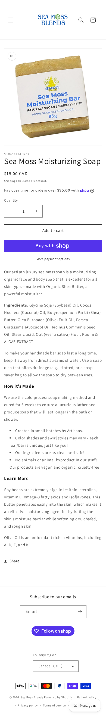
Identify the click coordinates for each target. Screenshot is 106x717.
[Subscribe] (80, 611)
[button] (11, 20)
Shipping (9, 181)
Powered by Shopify (58, 697)
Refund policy (86, 697)
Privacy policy (28, 705)
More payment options (53, 259)
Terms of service (54, 705)
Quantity (11, 200)
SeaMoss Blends (32, 697)
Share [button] (15, 560)
